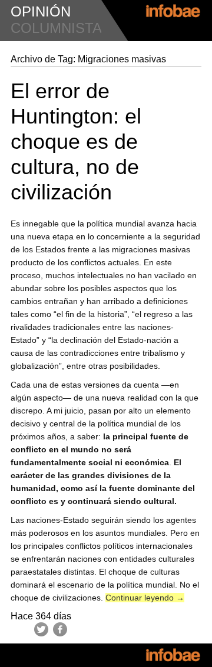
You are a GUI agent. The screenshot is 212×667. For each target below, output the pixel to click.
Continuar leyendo (144, 597)
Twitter (41, 629)
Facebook (60, 629)
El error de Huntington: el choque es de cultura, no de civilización (76, 142)
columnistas (61, 28)
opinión (41, 11)
